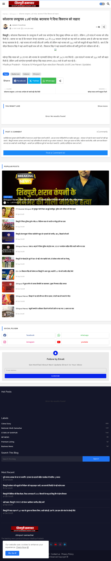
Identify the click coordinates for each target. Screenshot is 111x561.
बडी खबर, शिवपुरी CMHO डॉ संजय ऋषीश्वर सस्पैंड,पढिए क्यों (23, 502)
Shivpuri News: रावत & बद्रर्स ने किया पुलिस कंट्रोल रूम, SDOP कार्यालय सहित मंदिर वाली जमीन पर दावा (50, 246)
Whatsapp (50, 81)
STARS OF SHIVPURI (55, 433)
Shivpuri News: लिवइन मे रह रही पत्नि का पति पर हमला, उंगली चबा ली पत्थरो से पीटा (43, 296)
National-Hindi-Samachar (55, 428)
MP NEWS (55, 437)
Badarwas (16, 74)
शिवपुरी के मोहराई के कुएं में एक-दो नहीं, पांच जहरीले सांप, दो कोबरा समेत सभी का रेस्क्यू (42, 259)
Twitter (35, 81)
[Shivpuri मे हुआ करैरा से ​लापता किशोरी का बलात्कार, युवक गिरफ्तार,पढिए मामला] (8, 287)
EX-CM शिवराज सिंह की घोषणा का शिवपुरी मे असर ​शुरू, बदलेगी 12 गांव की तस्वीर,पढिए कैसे (44, 271)
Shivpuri (13, 14)
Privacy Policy (67, 554)
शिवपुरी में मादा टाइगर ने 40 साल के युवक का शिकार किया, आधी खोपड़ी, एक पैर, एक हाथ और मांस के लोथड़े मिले (39, 510)
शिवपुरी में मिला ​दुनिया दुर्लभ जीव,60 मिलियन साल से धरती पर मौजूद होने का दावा (41, 221)
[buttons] (51, 544)
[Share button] (60, 81)
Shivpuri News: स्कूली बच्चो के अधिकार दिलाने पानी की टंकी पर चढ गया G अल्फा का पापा (45, 309)
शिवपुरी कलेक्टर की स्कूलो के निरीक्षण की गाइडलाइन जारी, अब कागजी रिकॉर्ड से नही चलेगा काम (34, 485)
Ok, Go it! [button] (12, 553)
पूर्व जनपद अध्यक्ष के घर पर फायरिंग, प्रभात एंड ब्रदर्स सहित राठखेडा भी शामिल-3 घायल (31, 477)
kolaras (26, 74)
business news (55, 446)
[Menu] (3, 4)
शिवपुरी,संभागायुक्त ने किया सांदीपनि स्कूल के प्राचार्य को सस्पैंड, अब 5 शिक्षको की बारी (42, 234)
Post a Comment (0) (55, 153)
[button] (102, 4)
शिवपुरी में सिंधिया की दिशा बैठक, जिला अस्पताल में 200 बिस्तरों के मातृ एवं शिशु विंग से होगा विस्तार (35, 494)
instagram (30, 342)
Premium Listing (55, 442)
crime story (55, 424)
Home (5, 14)
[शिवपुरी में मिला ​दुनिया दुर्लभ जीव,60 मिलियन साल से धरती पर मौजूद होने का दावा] (8, 224)
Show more (103, 106)
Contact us (55, 554)
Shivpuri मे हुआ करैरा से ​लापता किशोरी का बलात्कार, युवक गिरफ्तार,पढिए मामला (41, 284)
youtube (84, 342)
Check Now (21, 547)
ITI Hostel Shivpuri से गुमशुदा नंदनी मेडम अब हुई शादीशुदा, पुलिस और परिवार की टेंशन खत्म (46, 209)
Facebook (21, 81)
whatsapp (85, 335)
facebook (30, 335)
